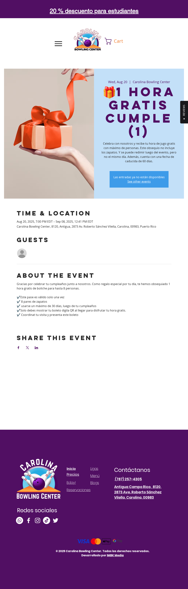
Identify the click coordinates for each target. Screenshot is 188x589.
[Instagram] (37, 520)
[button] (118, 41)
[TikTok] (46, 520)
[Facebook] (28, 520)
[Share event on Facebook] (18, 347)
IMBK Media (115, 555)
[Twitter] (55, 520)
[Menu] (58, 43)
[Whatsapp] (19, 520)
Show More (24, 321)
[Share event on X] (27, 347)
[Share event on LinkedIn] (36, 347)
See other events (139, 182)
